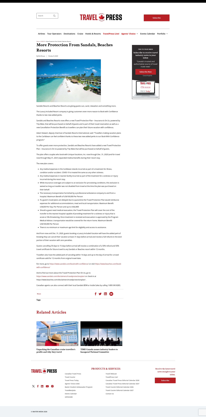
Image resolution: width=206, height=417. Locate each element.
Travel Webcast (111, 374)
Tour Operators (54, 33)
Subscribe (157, 18)
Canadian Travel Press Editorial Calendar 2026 (122, 380)
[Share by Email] (111, 293)
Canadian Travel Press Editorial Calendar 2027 (122, 384)
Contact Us (110, 394)
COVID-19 (42, 41)
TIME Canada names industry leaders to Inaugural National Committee (99, 350)
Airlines (41, 33)
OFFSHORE (69, 397)
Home (37, 41)
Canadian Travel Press (73, 374)
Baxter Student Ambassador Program (78, 387)
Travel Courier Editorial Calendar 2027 (119, 390)
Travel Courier (70, 377)
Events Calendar (147, 33)
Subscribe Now (146, 72)
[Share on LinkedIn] (105, 293)
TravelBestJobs (70, 390)
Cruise (80, 33)
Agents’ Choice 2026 (72, 384)
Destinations (69, 33)
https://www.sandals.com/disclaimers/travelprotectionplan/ (60, 276)
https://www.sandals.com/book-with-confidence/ (69, 264)
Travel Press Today (72, 380)
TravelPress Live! (112, 377)
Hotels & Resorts (93, 33)
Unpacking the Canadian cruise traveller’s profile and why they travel (55, 350)
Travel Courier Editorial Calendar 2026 (119, 387)
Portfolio (161, 33)
